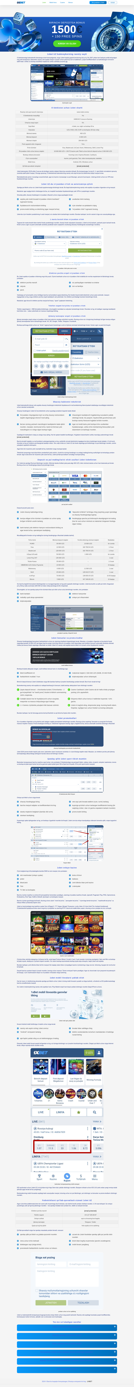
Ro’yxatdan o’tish (98, 2)
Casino (62, 2)
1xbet (44, 2)
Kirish (113, 2)
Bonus (70, 2)
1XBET (89, 1381)
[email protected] (83, 166)
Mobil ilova (53, 2)
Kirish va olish (67, 43)
